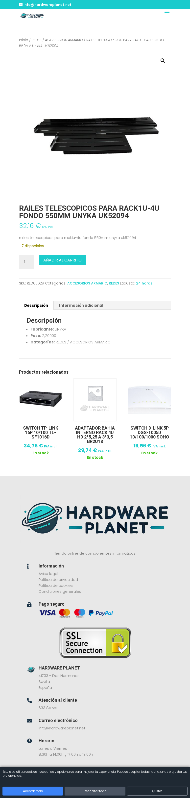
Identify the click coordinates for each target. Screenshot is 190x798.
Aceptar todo (33, 791)
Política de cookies (56, 585)
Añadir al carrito (62, 260)
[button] (162, 60)
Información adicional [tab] (81, 305)
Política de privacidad (58, 579)
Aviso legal (48, 573)
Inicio (23, 40)
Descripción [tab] (36, 305)
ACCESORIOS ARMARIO (64, 40)
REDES (37, 40)
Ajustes (157, 791)
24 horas (144, 283)
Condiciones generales (60, 591)
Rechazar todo (95, 791)
